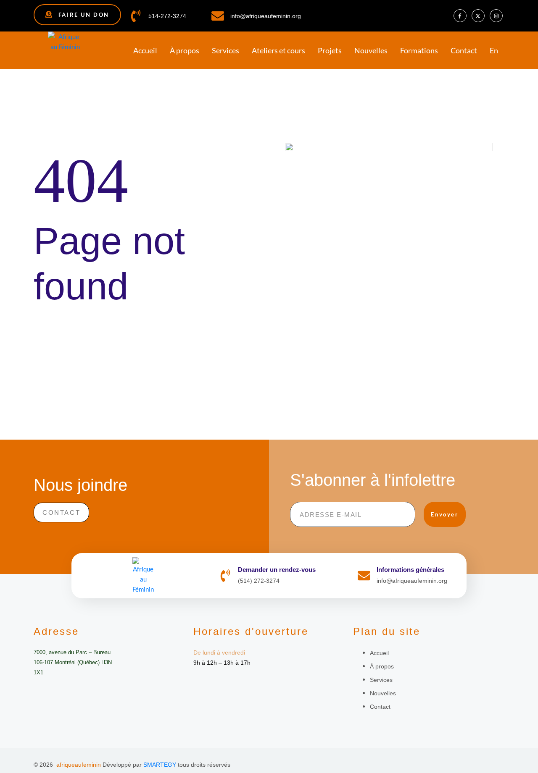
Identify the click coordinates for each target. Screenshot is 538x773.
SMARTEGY (159, 764)
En (494, 50)
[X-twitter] (478, 15)
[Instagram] (496, 15)
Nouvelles (371, 50)
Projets (330, 50)
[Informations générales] (364, 575)
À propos (184, 50)
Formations (419, 50)
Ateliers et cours (278, 50)
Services (225, 50)
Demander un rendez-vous (277, 569)
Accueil (145, 50)
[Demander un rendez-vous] (225, 575)
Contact (464, 50)
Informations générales (410, 569)
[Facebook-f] (460, 15)
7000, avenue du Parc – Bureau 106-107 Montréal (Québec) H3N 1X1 (73, 662)
